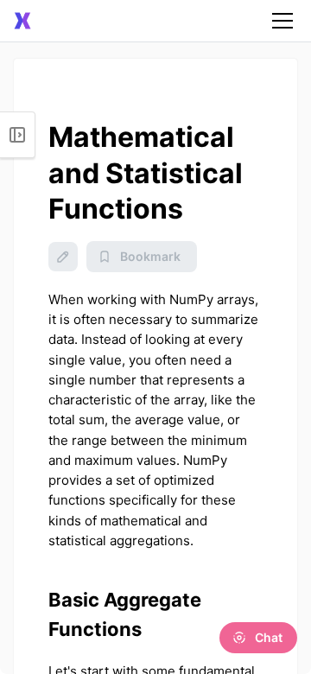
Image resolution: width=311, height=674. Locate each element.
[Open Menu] (17, 134)
